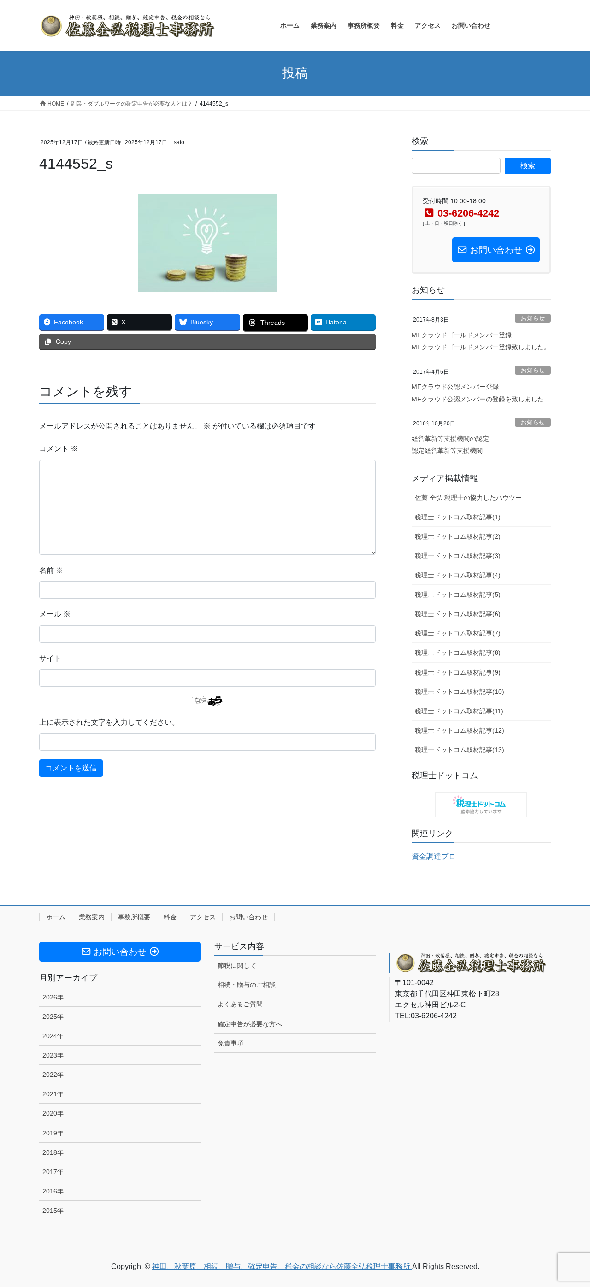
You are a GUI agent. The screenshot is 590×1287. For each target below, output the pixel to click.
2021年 (53, 1094)
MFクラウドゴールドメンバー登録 (462, 335)
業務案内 (92, 917)
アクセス (203, 917)
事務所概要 (134, 917)
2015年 (53, 1210)
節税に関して (237, 965)
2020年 (53, 1113)
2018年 (53, 1152)
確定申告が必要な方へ (250, 1024)
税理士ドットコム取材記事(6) (458, 613)
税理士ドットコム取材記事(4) (458, 575)
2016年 (53, 1191)
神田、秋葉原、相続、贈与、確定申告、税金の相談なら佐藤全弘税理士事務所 (282, 1266)
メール (55, 614)
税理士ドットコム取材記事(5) (458, 594)
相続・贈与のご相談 (247, 984)
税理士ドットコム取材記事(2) (458, 536)
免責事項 (230, 1043)
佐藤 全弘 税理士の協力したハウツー (468, 497)
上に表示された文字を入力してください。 (109, 722)
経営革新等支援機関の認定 (450, 438)
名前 (51, 570)
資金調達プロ (434, 856)
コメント (58, 449)
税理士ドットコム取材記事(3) (458, 555)
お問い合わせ (248, 917)
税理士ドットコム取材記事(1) (458, 517)
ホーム (55, 917)
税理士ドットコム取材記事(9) (458, 672)
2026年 (53, 997)
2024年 (53, 1036)
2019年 (53, 1133)
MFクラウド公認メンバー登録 (455, 386)
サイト (50, 658)
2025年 (53, 1016)
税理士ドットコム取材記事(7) (458, 633)
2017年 (53, 1171)
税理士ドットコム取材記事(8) (458, 652)
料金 (170, 917)
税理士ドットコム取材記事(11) (459, 711)
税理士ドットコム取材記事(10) (459, 691)
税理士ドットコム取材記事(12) (459, 730)
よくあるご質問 (240, 1004)
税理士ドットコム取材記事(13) (459, 749)
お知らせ (533, 318)
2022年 (53, 1074)
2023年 (53, 1055)
